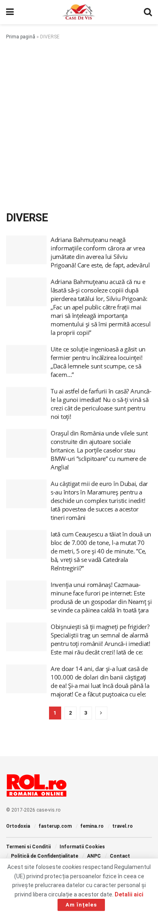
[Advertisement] (79, 124)
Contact (120, 856)
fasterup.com (55, 826)
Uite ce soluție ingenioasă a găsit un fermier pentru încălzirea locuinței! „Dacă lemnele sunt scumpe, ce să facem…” (98, 362)
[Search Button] (148, 12)
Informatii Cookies (82, 847)
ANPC (94, 856)
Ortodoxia (18, 826)
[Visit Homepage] (79, 12)
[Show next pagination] (101, 713)
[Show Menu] (10, 12)
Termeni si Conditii (28, 847)
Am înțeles (81, 905)
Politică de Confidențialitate (44, 856)
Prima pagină (20, 37)
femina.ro (92, 826)
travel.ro (122, 826)
